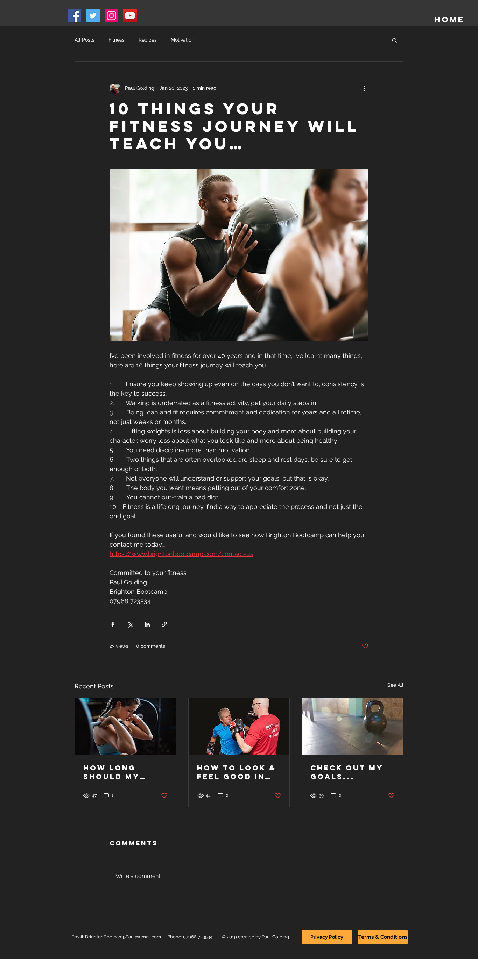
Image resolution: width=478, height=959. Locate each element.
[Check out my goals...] (352, 726)
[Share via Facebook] (113, 624)
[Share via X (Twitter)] (130, 624)
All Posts (84, 40)
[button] (394, 40)
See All (395, 685)
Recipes (148, 40)
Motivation (182, 40)
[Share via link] (164, 624)
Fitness (116, 40)
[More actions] (364, 88)
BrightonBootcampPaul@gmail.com (123, 936)
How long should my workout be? (117, 772)
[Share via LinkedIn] (147, 624)
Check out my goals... (346, 772)
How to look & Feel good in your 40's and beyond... (236, 772)
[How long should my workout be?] (125, 726)
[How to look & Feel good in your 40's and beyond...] (239, 726)
